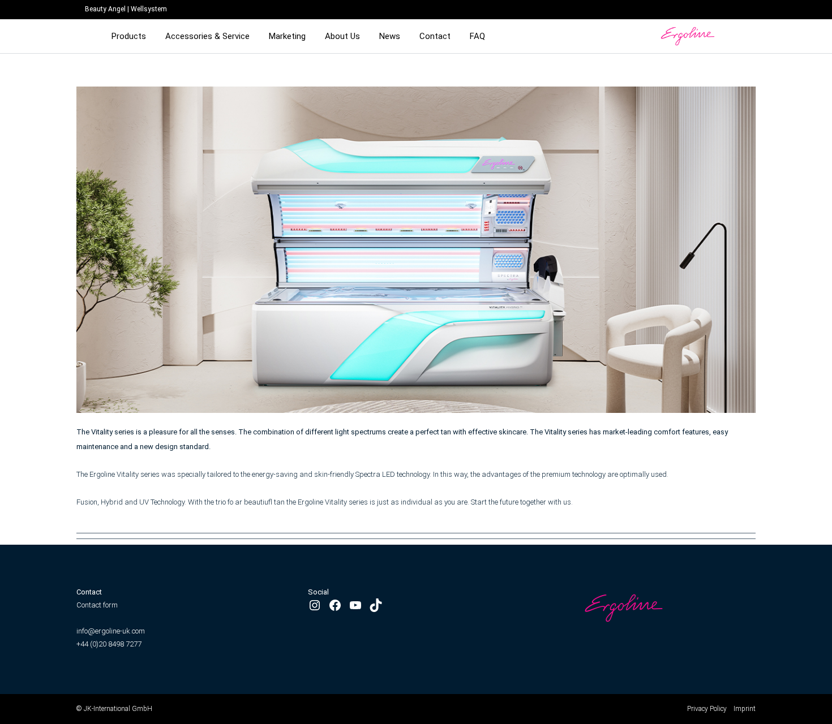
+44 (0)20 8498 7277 (108, 644)
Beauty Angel (105, 9)
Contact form (97, 605)
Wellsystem (149, 9)
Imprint (745, 709)
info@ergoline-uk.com (111, 631)
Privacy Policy (707, 709)
